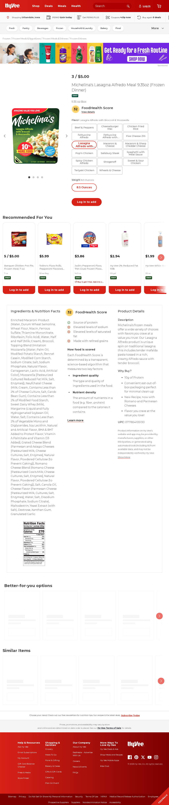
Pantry (26, 28)
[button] (88, 112)
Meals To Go (50, 754)
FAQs (75, 772)
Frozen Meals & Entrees (55, 38)
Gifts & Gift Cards (53, 771)
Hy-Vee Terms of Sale (109, 728)
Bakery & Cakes (52, 766)
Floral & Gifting (52, 760)
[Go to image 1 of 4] (29, 177)
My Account (23, 758)
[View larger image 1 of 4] (36, 136)
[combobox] (112, 6)
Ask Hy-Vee (23, 747)
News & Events (80, 766)
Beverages (42, 28)
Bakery (104, 28)
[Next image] (67, 136)
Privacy (22, 796)
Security (79, 796)
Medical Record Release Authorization (127, 796)
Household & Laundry (82, 28)
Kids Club (104, 766)
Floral (118, 28)
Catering (49, 777)
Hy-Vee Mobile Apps (109, 760)
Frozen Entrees (78, 38)
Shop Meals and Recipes (111, 754)
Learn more (76, 420)
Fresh (12, 28)
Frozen (59, 28)
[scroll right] (161, 257)
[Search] (128, 6)
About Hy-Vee (79, 747)
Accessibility (115, 802)
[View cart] (159, 6)
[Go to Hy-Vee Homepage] (12, 6)
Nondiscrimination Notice (95, 802)
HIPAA (104, 796)
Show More (124, 457)
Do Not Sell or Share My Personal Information (50, 796)
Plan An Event (52, 783)
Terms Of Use (91, 796)
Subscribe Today (130, 715)
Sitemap (12, 796)
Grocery (49, 749)
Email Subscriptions (27, 752)
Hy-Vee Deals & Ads (109, 749)
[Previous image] (5, 136)
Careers (76, 761)
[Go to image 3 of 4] (38, 177)
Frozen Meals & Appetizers (27, 38)
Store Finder (23, 778)
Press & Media (24, 772)
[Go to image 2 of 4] (33, 177)
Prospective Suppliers (58, 802)
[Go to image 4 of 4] (42, 177)
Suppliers (75, 802)
